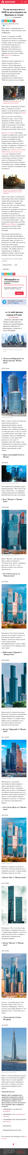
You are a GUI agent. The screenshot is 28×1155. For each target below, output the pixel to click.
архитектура (7, 1126)
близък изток (7, 265)
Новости (8, 55)
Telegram (7, 25)
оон (15, 265)
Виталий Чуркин (10, 224)
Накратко (6, 269)
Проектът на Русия (8, 133)
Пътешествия (13, 317)
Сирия (24, 113)
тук (4, 1152)
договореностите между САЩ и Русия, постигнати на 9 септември (13, 152)
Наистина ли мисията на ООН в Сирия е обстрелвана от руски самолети (13, 192)
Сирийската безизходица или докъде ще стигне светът (12, 102)
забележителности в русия (12, 1130)
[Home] (3, 2)
